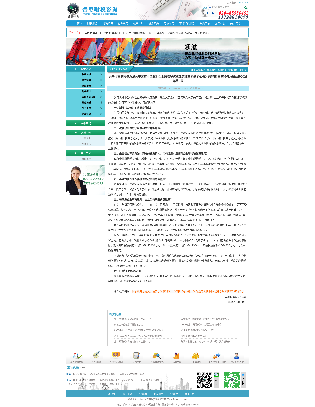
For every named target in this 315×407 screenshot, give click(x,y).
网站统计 (174, 393)
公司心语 (127, 393)
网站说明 (158, 393)
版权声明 (189, 393)
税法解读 (86, 80)
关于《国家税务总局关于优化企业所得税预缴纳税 (138, 335)
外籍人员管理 (116, 361)
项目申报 (86, 143)
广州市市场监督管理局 (148, 379)
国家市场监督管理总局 (84, 379)
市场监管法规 (88, 97)
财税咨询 (108, 23)
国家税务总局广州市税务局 (131, 374)
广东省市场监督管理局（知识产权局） (116, 379)
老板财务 (169, 23)
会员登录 (231, 2)
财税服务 (92, 23)
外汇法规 (86, 108)
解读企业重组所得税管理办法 (128, 324)
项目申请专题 (76, 361)
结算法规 (86, 114)
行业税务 (123, 23)
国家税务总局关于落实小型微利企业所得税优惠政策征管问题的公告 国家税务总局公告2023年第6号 (188, 291)
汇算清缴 (197, 361)
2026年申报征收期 (217, 361)
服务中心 (220, 23)
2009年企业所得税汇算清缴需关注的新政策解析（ (138, 330)
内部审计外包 (157, 361)
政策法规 (138, 23)
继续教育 (86, 158)
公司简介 (112, 393)
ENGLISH (244, 2)
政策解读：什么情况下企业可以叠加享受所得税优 (205, 318)
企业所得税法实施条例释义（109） (198, 330)
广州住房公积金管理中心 (110, 384)
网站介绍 (143, 393)
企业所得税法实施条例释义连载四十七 (132, 318)
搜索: (205, 7)
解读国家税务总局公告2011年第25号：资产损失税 (205, 341)
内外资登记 (96, 361)
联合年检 (137, 361)
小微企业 (86, 138)
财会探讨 (86, 91)
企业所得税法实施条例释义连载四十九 (132, 341)
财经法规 (86, 85)
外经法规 (86, 102)
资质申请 (205, 23)
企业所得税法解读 (237, 69)
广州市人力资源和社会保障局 (81, 384)
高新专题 (177, 361)
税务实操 (154, 23)
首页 (79, 23)
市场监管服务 (187, 23)
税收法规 (86, 74)
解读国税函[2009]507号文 (193, 335)
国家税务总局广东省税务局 (102, 374)
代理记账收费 (237, 361)
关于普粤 (235, 23)
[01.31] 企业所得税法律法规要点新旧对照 (201, 324)
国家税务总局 (79, 374)
